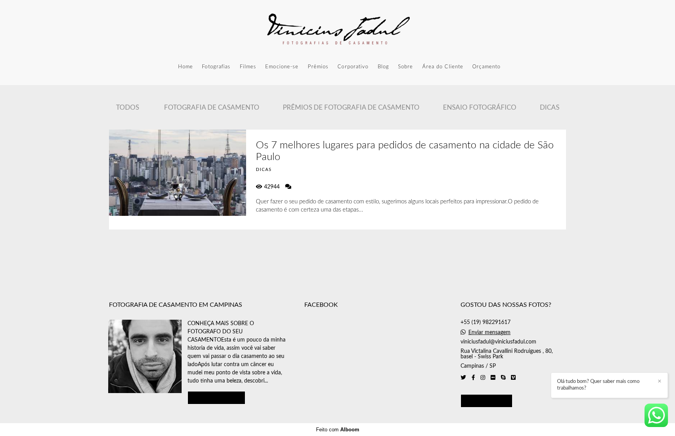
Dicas (549, 107)
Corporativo (353, 66)
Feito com (337, 429)
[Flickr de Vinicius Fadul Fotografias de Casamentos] (493, 378)
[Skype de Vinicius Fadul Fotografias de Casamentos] (503, 378)
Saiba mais (216, 397)
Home (185, 66)
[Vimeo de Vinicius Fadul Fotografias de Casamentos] (513, 378)
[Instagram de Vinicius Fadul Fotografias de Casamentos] (482, 378)
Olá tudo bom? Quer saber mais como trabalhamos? (598, 385)
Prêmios (318, 66)
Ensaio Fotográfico (479, 107)
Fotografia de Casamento (211, 107)
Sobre (405, 66)
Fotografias (216, 66)
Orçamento (486, 66)
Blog (383, 66)
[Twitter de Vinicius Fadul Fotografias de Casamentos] (463, 378)
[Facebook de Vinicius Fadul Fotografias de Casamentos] (473, 378)
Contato (486, 401)
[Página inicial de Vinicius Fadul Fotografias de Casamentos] (337, 29)
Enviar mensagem (489, 332)
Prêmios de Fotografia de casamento (351, 107)
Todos (127, 107)
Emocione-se (281, 66)
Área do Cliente (443, 66)
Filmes (248, 66)
